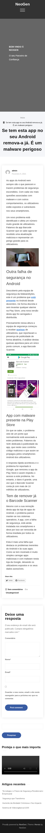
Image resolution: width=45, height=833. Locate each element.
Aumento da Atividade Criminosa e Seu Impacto (21, 803)
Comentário (10, 638)
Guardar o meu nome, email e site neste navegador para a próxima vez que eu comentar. (22, 695)
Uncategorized (12, 593)
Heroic (37, 824)
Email (7, 672)
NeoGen (22, 4)
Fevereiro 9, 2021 (19, 174)
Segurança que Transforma (13, 798)
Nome (8, 659)
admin (14, 171)
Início (22, 118)
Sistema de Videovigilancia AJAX (15, 808)
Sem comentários (15, 589)
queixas (20, 329)
